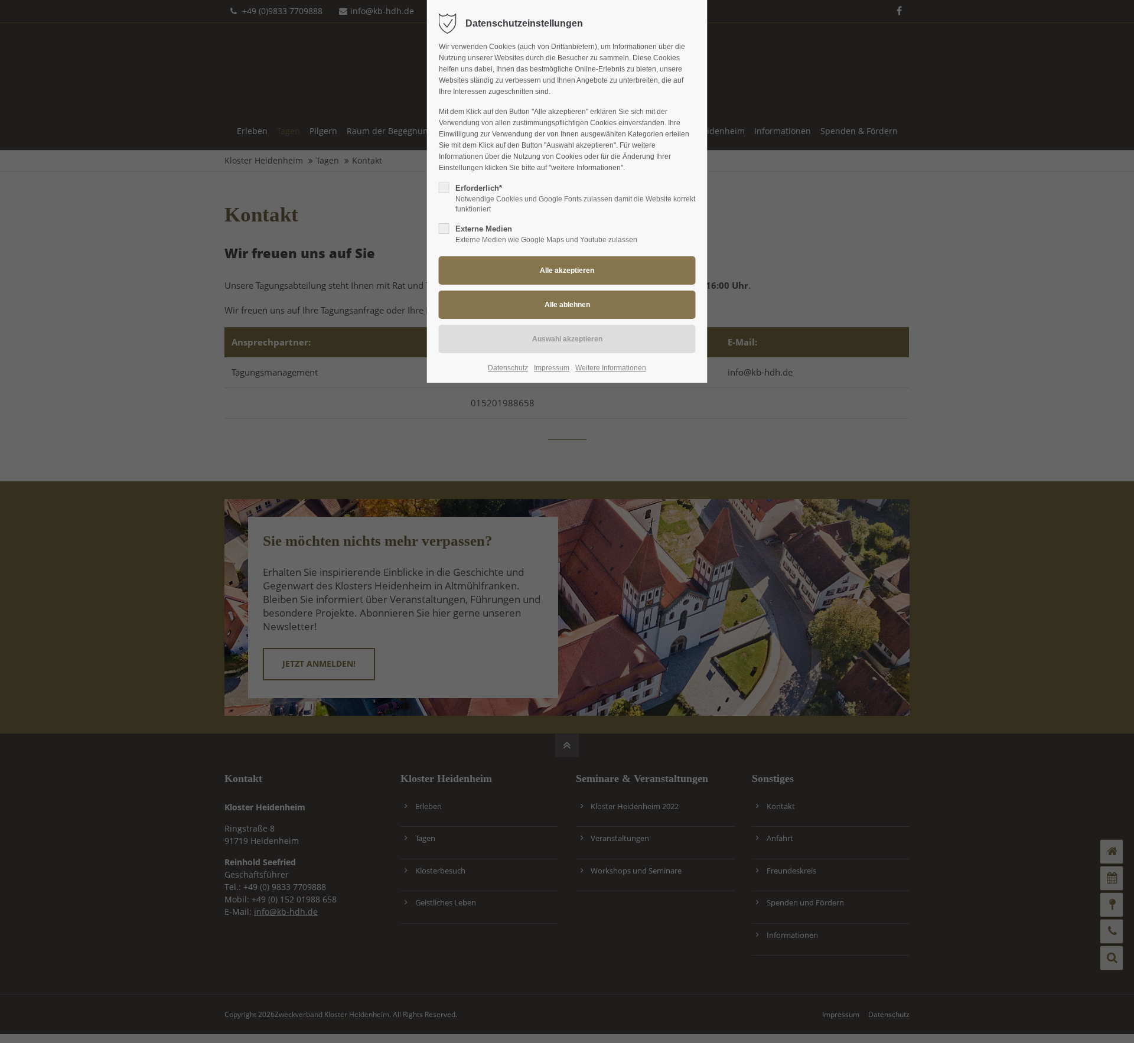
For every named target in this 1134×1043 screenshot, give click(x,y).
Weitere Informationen (610, 368)
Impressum (551, 368)
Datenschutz (508, 368)
